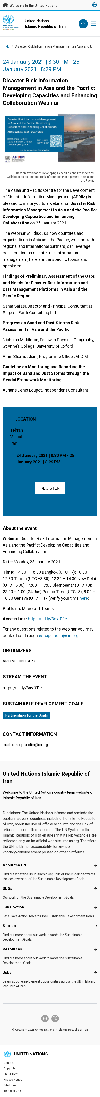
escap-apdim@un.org (58, 635)
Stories (9, 926)
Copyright (10, 1068)
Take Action (13, 907)
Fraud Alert (11, 1074)
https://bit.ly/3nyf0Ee (22, 687)
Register (50, 488)
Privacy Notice (13, 1079)
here (84, 598)
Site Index (10, 1085)
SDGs (7, 888)
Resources (12, 949)
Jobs (7, 972)
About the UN (14, 865)
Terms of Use (12, 1091)
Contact (9, 1063)
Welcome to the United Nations (33, 5)
